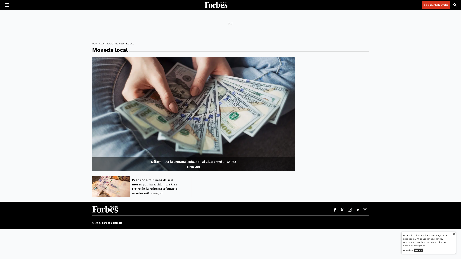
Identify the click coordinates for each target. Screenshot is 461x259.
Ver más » (408, 250)
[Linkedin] (357, 210)
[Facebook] (335, 210)
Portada (98, 43)
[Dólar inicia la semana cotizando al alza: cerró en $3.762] (193, 114)
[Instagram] (350, 210)
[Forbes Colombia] (216, 5)
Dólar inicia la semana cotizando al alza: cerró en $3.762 (193, 161)
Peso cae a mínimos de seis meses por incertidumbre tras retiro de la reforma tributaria (154, 184)
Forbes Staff (193, 166)
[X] (342, 210)
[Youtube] (365, 210)
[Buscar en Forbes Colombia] (454, 5)
